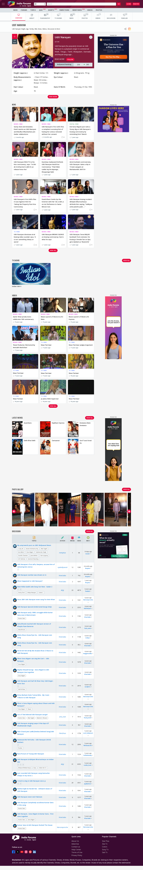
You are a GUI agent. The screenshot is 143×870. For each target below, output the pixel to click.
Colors (104, 847)
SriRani (87, 638)
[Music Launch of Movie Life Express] (81, 305)
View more (53, 97)
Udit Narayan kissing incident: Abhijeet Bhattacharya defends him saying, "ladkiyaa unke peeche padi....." (81, 203)
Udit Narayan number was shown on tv (31, 575)
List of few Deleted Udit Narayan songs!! (32, 715)
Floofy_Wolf (87, 718)
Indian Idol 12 (43, 767)
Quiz (41, 10)
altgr (62, 590)
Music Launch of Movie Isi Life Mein (52, 318)
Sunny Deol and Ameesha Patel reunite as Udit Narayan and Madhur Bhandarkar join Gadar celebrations (25, 130)
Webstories (77, 10)
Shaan (29, 709)
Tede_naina (87, 628)
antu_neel (62, 717)
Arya (34, 767)
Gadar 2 (41, 592)
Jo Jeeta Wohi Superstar (50, 399)
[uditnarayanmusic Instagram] (129, 28)
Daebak (87, 591)
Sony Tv (105, 849)
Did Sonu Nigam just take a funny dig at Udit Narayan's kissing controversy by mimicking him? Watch (80, 130)
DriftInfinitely (88, 755)
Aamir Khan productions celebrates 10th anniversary (23, 318)
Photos (99, 10)
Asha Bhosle (21, 629)
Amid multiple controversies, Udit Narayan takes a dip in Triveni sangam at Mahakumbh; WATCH (80, 165)
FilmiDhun (62, 733)
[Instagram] (26, 851)
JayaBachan (87, 784)
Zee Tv (105, 844)
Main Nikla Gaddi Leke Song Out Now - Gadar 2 (34, 587)
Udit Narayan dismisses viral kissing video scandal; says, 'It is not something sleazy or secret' (25, 238)
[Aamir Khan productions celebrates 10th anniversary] (25, 305)
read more (59, 59)
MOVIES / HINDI (18, 124)
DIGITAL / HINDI (74, 124)
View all (53, 250)
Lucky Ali (20, 548)
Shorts (51, 10)
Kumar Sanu (21, 618)
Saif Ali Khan (21, 689)
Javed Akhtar (34, 555)
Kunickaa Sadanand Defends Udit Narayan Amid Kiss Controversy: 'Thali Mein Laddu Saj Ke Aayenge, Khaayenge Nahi (52, 167)
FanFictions (64, 10)
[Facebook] (13, 851)
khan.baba (62, 575)
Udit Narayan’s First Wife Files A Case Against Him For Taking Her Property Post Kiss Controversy (25, 203)
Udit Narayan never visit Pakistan (29, 797)
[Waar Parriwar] (53, 333)
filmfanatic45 (88, 745)
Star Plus (105, 841)
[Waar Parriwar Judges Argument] (81, 333)
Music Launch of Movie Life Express (79, 318)
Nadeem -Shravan (42, 718)
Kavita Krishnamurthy (32, 548)
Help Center (76, 849)
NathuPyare (87, 608)
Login (129, 4)
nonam (87, 554)
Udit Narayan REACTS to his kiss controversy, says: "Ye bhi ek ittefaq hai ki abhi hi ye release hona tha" (25, 165)
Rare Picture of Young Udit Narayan (30, 754)
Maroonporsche (88, 600)
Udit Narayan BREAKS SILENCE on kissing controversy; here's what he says (53, 236)
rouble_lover (87, 765)
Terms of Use (77, 852)
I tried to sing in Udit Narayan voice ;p (31, 781)
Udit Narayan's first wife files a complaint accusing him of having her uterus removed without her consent (53, 130)
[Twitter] (17, 851)
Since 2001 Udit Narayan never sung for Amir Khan (36, 599)
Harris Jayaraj (44, 555)
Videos (90, 10)
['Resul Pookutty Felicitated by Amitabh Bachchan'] (25, 333)
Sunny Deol (21, 592)
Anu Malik (21, 552)
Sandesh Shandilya (33, 559)
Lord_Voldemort (88, 733)
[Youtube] (21, 851)
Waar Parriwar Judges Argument (81, 345)
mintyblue (62, 553)
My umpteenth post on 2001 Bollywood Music (34, 545)
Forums (24, 10)
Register (136, 4)
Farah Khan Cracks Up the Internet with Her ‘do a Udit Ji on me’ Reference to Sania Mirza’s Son (53, 203)
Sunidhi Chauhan (23, 555)
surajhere (87, 687)
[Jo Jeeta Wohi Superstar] (53, 387)
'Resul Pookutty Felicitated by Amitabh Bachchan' (24, 346)
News (15, 10)
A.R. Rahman (21, 559)
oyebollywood (62, 567)
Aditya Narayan (31, 592)
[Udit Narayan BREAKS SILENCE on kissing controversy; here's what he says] (53, 222)
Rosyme (87, 568)
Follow (70, 59)
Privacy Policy (77, 855)
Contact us (76, 847)
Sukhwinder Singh (41, 552)
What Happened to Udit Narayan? (30, 581)
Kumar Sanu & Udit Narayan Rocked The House (34, 825)
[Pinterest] (30, 851)
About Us (75, 841)
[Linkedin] (34, 851)
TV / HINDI (17, 231)
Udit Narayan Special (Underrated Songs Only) (34, 607)
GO (119, 4)
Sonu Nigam (29, 552)
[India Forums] (19, 4)
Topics (33, 10)
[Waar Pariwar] (81, 361)
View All (89, 531)
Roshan (20, 748)
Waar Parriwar (46, 345)
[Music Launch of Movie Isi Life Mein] (53, 305)
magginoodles (87, 653)
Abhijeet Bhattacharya (24, 767)
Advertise (75, 844)
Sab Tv (105, 852)
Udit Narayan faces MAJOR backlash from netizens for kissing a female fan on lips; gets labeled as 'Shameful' (80, 238)
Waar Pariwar (74, 373)
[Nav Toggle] (3, 4)
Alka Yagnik (44, 548)
